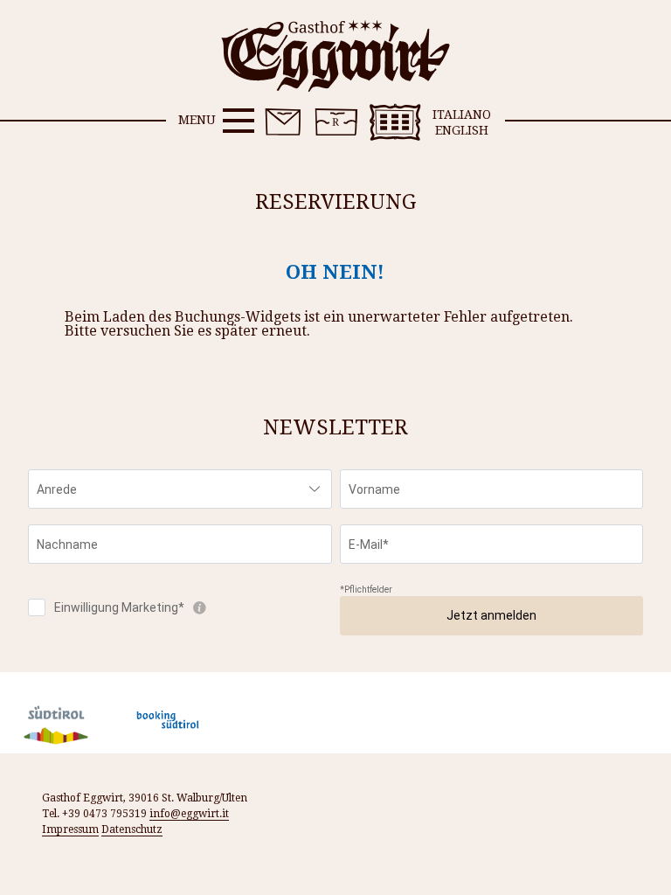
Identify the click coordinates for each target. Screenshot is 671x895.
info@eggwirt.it (189, 814)
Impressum (70, 829)
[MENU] (238, 121)
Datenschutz (132, 829)
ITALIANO (461, 114)
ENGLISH (461, 130)
